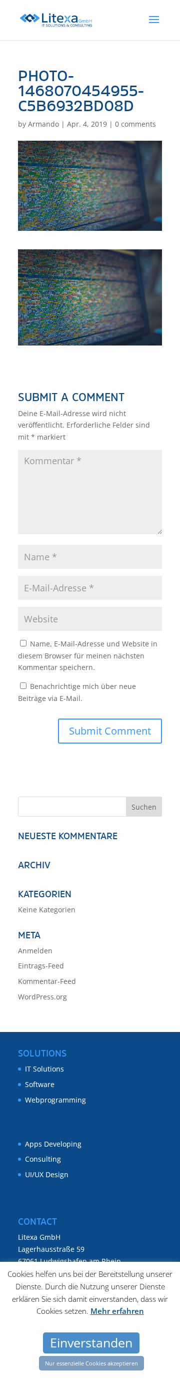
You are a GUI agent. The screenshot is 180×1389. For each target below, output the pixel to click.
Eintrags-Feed (41, 965)
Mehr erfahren (117, 1311)
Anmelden (35, 950)
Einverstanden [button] (91, 1342)
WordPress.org (42, 996)
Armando (43, 124)
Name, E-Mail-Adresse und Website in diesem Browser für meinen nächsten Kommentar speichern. (88, 655)
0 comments (135, 124)
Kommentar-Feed (47, 981)
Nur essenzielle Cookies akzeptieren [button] (91, 1363)
